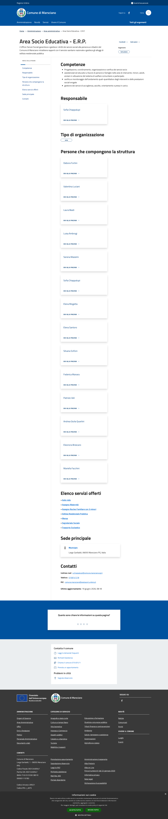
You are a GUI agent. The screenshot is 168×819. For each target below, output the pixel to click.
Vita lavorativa (56, 726)
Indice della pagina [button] (28, 61)
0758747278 (74, 577)
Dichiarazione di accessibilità (95, 783)
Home (22, 31)
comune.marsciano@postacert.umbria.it (80, 582)
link (106, 805)
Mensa (65, 518)
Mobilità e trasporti (58, 747)
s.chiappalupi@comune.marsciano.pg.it (88, 573)
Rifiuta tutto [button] (93, 810)
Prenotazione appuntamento (62, 759)
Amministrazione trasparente (95, 759)
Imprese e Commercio (59, 730)
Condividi (122, 42)
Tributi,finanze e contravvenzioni (97, 726)
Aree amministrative (52, 31)
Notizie (121, 718)
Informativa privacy (92, 775)
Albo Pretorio (89, 763)
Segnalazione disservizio (60, 763)
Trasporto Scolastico (71, 527)
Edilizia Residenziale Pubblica (75, 513)
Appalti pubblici (57, 734)
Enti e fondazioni (23, 730)
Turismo (54, 743)
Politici (19, 734)
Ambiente (88, 730)
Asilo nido (66, 500)
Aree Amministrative (25, 722)
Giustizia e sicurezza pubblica (95, 722)
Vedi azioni (134, 42)
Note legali (88, 779)
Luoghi (121, 738)
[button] (84, 815)
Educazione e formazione (94, 718)
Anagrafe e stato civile (59, 718)
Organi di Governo (24, 718)
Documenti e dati (23, 743)
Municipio (73, 547)
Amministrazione (34, 31)
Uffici (19, 726)
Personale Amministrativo (27, 739)
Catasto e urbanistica (59, 739)
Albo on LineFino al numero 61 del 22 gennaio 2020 (99, 769)
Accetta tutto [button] (75, 810)
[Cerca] (148, 12)
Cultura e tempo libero (59, 722)
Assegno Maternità (70, 504)
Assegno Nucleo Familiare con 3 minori (79, 509)
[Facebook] (128, 12)
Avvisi (120, 726)
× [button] (165, 794)
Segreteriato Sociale (71, 523)
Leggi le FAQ (55, 767)
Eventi (120, 742)
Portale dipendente (58, 780)
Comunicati (122, 722)
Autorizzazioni (90, 738)
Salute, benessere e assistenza (96, 734)
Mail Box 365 (56, 775)
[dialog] (84, 805)
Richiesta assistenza (58, 771)
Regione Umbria (23, 3)
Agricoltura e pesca (91, 743)
